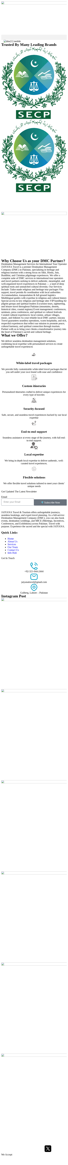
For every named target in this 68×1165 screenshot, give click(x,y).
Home (11, 538)
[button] (34, 37)
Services (12, 544)
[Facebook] (5, 1149)
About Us (12, 541)
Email (4, 497)
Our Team (13, 547)
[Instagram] (14, 1149)
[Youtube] (22, 1149)
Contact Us (13, 550)
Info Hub (12, 552)
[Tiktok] (31, 1149)
